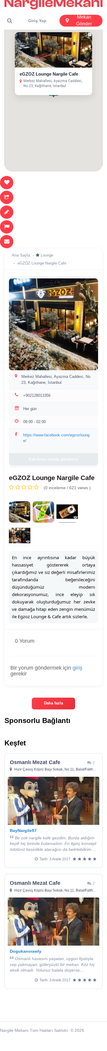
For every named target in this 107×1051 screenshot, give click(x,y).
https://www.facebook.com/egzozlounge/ (56, 438)
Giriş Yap (37, 20)
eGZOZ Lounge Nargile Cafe (49, 73)
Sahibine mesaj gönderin (53, 459)
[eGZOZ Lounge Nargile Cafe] (19, 512)
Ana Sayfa (21, 255)
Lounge (47, 255)
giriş (77, 668)
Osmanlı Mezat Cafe (35, 762)
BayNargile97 (23, 830)
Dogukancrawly (25, 951)
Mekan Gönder (84, 20)
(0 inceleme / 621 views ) (67, 487)
